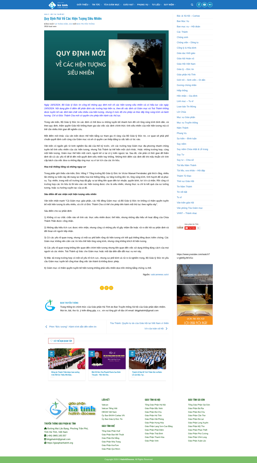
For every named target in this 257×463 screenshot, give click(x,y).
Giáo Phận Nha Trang (111, 442)
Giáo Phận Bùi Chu (153, 412)
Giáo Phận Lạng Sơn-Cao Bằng (159, 426)
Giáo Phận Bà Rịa (196, 408)
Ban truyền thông (86, 24)
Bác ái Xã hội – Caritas (188, 16)
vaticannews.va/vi (160, 274)
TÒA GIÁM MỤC (112, 4)
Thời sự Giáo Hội (185, 181)
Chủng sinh (182, 37)
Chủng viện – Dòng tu (187, 42)
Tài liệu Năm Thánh (186, 165)
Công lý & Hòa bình (186, 48)
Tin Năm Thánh (184, 186)
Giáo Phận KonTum (110, 445)
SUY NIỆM (169, 4)
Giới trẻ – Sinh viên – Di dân (191, 80)
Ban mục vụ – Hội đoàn (188, 26)
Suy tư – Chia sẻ (185, 160)
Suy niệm (181, 144)
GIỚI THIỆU (82, 4)
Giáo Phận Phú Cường (198, 433)
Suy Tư (180, 154)
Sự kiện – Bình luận (186, 138)
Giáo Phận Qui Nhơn (111, 449)
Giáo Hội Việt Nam (186, 64)
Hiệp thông (182, 90)
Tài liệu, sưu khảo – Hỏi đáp (191, 170)
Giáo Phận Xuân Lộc (197, 441)
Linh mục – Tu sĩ (185, 101)
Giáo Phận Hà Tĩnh (153, 415)
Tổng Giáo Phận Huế (111, 431)
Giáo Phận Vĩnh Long (197, 437)
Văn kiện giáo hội (185, 202)
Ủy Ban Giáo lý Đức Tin (112, 419)
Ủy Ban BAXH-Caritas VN (113, 415)
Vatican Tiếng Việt (109, 408)
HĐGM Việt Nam (109, 412)
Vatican (105, 405)
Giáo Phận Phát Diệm (154, 430)
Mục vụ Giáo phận (186, 117)
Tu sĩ (179, 197)
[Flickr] (210, 4)
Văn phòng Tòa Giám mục (190, 208)
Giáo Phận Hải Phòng (154, 419)
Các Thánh (182, 32)
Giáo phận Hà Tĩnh (186, 74)
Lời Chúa (181, 112)
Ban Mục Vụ (183, 21)
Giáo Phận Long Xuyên (198, 423)
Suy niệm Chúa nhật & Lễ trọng (192, 149)
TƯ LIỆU (156, 4)
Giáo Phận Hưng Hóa (154, 423)
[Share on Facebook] (102, 288)
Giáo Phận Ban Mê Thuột (113, 434)
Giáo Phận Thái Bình (154, 433)
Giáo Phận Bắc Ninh (154, 408)
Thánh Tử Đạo (184, 176)
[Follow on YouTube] (204, 4)
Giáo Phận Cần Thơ (197, 415)
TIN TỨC (96, 4)
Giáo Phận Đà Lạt (196, 419)
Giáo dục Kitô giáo (186, 53)
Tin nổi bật (60, 14)
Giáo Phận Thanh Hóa (154, 437)
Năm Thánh (182, 128)
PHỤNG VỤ (142, 4)
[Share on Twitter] (106, 288)
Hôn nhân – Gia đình (187, 96)
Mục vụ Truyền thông (187, 122)
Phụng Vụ (181, 133)
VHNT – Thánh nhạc (187, 213)
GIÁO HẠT (128, 4)
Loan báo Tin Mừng (186, 106)
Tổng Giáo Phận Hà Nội (155, 405)
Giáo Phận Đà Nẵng (110, 438)
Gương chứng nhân (186, 85)
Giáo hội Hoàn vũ (185, 58)
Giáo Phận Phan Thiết (197, 430)
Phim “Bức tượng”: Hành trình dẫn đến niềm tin (72, 327)
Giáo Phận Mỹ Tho (196, 426)
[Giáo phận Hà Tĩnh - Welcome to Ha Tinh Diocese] (57, 4)
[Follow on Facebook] (199, 4)
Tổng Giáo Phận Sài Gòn (199, 405)
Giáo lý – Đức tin (50, 14)
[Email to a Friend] (111, 288)
